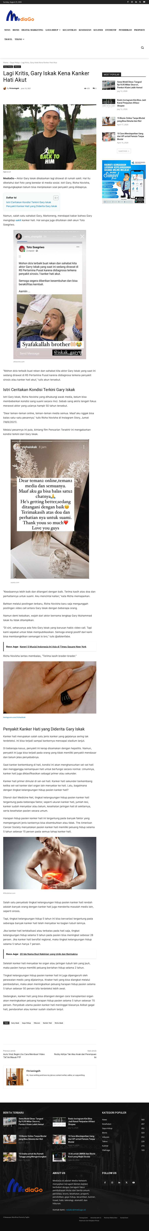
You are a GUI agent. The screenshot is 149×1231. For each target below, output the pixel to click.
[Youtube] (144, 2)
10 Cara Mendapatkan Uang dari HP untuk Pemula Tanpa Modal (130, 136)
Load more (123, 151)
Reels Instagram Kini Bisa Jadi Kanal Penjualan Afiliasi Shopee (131, 103)
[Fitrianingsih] (5, 88)
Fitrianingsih (14, 88)
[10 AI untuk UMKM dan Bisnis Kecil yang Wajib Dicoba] (59, 1157)
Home (5, 62)
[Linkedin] (136, 2)
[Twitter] (140, 2)
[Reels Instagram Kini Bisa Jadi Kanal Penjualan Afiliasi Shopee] (108, 103)
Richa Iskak (59, 1023)
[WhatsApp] (43, 97)
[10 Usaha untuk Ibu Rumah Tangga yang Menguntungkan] (9, 1157)
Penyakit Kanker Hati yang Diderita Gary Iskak (31, 206)
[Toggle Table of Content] (54, 197)
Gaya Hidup (14, 62)
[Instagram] (132, 2)
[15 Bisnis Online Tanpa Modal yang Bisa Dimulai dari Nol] (108, 121)
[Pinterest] (37, 97)
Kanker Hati (47, 1023)
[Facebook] (128, 2)
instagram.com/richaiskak (14, 717)
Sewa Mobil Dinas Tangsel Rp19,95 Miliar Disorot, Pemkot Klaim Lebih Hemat (129, 85)
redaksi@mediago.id (76, 1209)
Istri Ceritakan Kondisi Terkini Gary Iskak (28, 202)
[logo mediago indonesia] (20, 16)
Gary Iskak (15, 1023)
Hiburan (17, 67)
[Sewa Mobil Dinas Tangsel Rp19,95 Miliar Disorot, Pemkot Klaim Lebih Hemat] (108, 85)
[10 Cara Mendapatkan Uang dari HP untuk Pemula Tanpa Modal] (108, 136)
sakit (18, 220)
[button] (142, 47)
